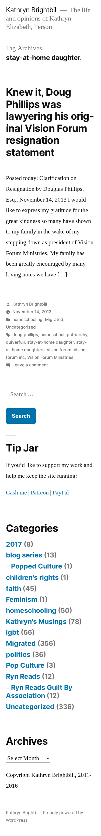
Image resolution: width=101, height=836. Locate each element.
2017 (14, 544)
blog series (24, 555)
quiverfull (15, 342)
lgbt (12, 632)
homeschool (52, 334)
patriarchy (77, 334)
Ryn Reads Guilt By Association (39, 691)
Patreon (40, 492)
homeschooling (27, 319)
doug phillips (25, 334)
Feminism (21, 599)
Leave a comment (30, 364)
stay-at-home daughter (50, 342)
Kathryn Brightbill (32, 10)
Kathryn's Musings (36, 621)
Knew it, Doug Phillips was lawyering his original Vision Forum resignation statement (50, 122)
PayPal (61, 492)
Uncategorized (21, 327)
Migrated (54, 319)
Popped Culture (36, 566)
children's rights (32, 577)
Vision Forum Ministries (50, 357)
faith (13, 588)
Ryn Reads (23, 676)
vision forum (59, 349)
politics (18, 654)
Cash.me (16, 492)
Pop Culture (25, 665)
